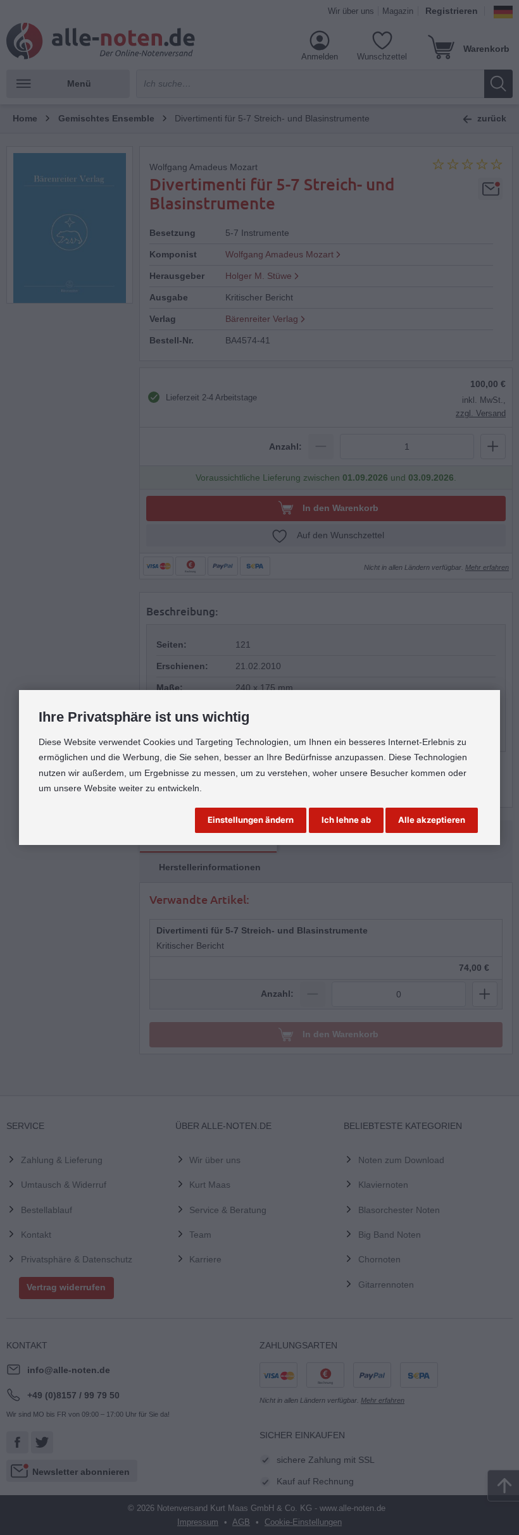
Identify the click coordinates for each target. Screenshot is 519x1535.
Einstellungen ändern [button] (251, 820)
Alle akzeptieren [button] (431, 820)
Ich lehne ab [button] (346, 820)
